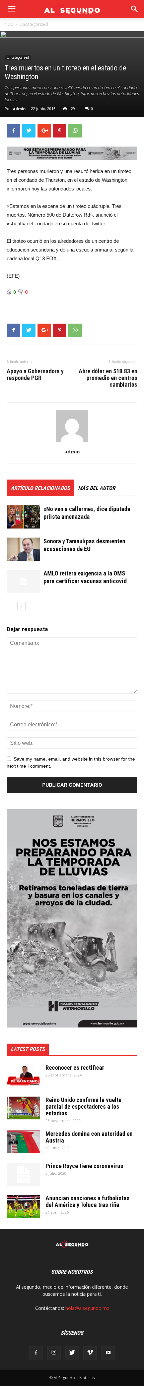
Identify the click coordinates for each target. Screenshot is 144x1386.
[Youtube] (108, 1353)
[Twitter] (72, 1353)
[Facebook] (36, 1353)
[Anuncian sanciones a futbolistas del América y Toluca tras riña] (23, 1206)
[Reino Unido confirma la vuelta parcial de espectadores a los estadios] (23, 1108)
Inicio (8, 24)
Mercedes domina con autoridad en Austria (89, 1137)
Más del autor (96, 488)
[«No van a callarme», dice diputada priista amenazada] (23, 517)
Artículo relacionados (40, 488)
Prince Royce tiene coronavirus (84, 1165)
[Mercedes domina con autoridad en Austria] (23, 1142)
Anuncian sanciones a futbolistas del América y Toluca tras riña (88, 1201)
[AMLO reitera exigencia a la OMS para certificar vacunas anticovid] (23, 581)
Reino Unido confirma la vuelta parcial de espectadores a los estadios (84, 1106)
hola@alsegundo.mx (87, 1308)
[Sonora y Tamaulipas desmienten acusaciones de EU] (23, 549)
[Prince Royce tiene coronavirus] (23, 1174)
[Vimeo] (90, 1353)
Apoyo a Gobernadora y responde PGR (35, 374)
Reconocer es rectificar (75, 1067)
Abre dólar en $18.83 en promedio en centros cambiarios (108, 378)
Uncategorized (34, 24)
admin (19, 108)
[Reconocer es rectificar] (23, 1076)
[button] (134, 9)
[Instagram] (54, 1353)
